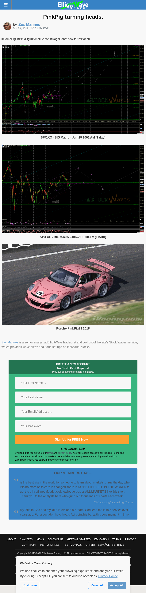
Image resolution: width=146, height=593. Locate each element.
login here (88, 372)
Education (101, 539)
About (11, 539)
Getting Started (78, 539)
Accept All (117, 585)
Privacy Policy (107, 576)
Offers (91, 544)
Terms (116, 539)
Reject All (97, 585)
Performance (50, 544)
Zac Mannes (10, 342)
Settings (118, 544)
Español (104, 544)
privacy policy (65, 453)
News (40, 539)
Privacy (130, 539)
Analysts (26, 539)
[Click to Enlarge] (73, 133)
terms (50, 453)
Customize (29, 585)
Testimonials (72, 544)
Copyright (29, 544)
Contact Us (55, 539)
